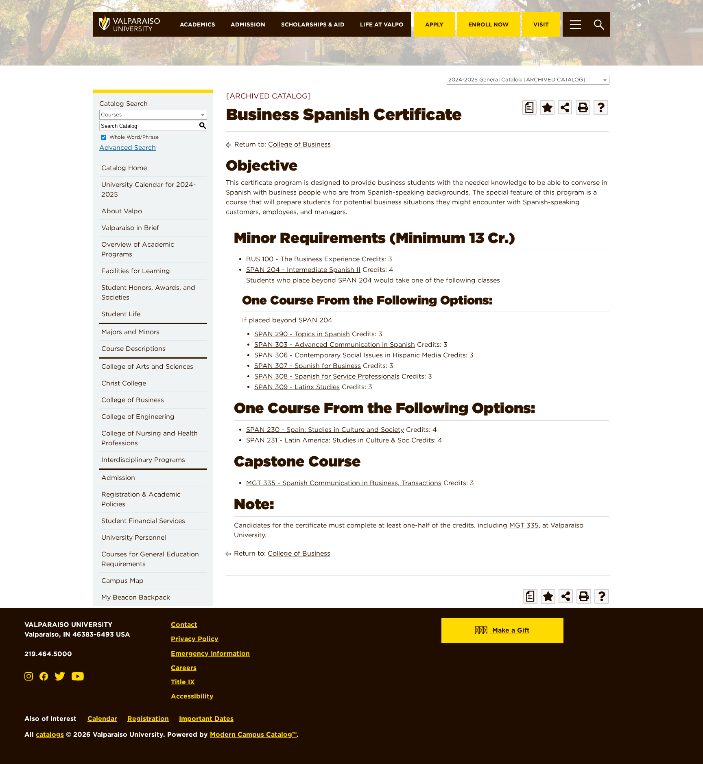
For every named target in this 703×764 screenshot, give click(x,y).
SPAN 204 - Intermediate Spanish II (303, 270)
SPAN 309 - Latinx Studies (297, 387)
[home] (132, 24)
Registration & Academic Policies (141, 499)
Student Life (120, 314)
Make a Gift (510, 630)
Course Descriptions (133, 348)
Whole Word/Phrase (134, 137)
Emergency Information (210, 653)
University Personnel (133, 537)
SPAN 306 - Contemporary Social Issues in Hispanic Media (347, 355)
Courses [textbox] (111, 115)
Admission (248, 24)
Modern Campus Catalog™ (253, 734)
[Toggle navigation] (575, 24)
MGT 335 (524, 525)
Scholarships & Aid (313, 24)
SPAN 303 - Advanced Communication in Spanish (334, 344)
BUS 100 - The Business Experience (303, 259)
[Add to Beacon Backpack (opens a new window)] (547, 107)
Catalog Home (124, 168)
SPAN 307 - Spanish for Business (307, 366)
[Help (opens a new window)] (601, 107)
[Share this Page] (565, 107)
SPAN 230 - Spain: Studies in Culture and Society (325, 429)
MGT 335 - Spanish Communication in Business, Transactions (343, 483)
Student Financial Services (143, 521)
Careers (183, 668)
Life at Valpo (382, 24)
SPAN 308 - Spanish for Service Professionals (327, 376)
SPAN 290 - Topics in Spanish (302, 334)
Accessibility (192, 696)
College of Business (132, 400)
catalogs (50, 734)
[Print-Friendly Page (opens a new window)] (583, 107)
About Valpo (121, 211)
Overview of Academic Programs (137, 249)
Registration (148, 718)
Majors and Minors (130, 332)
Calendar (102, 718)
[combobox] (528, 80)
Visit (541, 24)
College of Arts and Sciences (147, 366)
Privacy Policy (194, 639)
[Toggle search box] (599, 24)
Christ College (123, 383)
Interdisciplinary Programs (143, 460)
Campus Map (122, 580)
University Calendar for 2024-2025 (148, 189)
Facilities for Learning (135, 271)
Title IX (183, 682)
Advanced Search (127, 147)
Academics (197, 24)
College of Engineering (138, 416)
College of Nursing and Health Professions (149, 438)
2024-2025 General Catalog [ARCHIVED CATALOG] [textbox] (516, 80)
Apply (434, 24)
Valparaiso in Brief (130, 228)
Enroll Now (488, 24)
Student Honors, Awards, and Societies (148, 292)
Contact (184, 624)
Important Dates (206, 718)
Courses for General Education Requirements (150, 559)
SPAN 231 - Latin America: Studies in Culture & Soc (327, 440)
